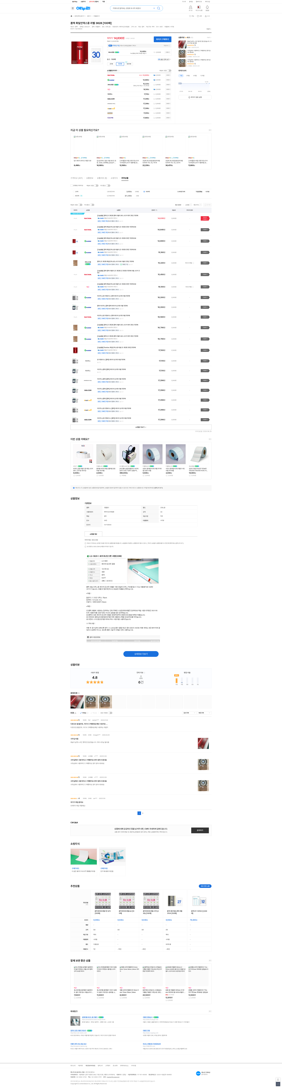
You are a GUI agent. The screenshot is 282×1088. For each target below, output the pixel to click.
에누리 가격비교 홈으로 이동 (83, 8)
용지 (88, 16)
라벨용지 (96, 16)
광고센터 (115, 1065)
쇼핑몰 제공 (93, 534)
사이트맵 (133, 1065)
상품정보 (89, 178)
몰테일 (191, 1)
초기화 (209, 205)
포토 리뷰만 (104, 713)
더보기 (208, 29)
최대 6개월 (189, 287)
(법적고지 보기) (158, 488)
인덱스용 (162, 507)
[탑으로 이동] (278, 1084)
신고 (122, 221)
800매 (129, 64)
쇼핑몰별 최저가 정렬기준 (119, 71)
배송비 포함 (163, 70)
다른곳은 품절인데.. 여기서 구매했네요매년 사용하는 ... (88, 724)
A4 (161, 512)
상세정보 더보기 (141, 654)
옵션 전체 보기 (163, 59)
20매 (111, 64)
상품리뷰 (102, 178)
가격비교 (76, 178)
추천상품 (124, 178)
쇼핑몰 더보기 (140, 427)
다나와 (184, 1)
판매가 (153, 210)
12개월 (202, 75)
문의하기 (200, 830)
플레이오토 (199, 1)
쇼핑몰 (187, 205)
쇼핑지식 (83, 1)
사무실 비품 (74, 739)
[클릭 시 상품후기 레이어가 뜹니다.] (77, 701)
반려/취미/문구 (79, 16)
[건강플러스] (75, 1)
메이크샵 (207, 1)
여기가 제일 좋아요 (76, 802)
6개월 (195, 75)
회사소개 (72, 1065)
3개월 (188, 75)
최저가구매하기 (205, 218)
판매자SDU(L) (124, 1065)
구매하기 (167, 52)
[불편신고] (278, 1080)
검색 (159, 8)
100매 (120, 64)
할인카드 (196, 205)
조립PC (94, 1)
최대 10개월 (188, 263)
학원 (103, 1)
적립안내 (166, 45)
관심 (193, 16)
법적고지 (100, 1065)
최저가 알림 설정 (196, 97)
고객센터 (107, 1065)
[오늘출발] (178, 205)
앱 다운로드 (205, 1073)
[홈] (71, 16)
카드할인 (103, 185)
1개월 (181, 75)
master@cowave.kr (113, 1077)
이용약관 (80, 1065)
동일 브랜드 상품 (205, 886)
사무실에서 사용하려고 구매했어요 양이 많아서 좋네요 (88, 760)
